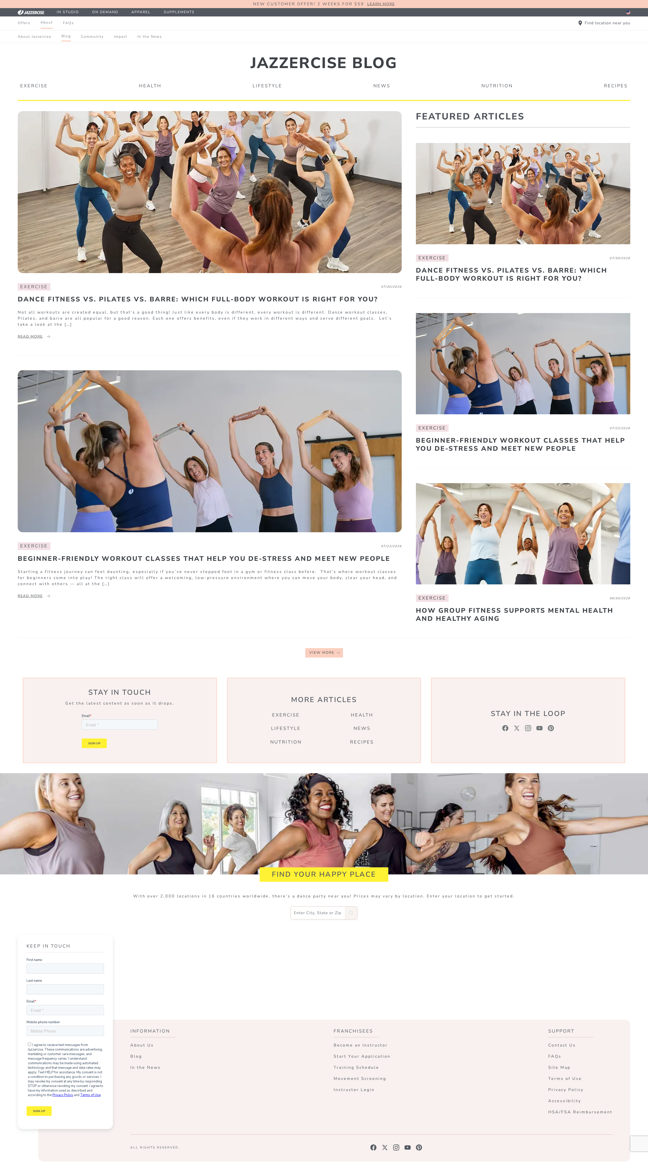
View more (321, 652)
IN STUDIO (68, 12)
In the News (149, 36)
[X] (517, 728)
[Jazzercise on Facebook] (373, 1147)
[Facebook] (505, 728)
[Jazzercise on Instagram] (396, 1147)
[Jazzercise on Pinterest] (419, 1147)
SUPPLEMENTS (179, 12)
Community (92, 36)
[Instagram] (528, 728)
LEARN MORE (381, 4)
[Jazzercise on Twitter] (385, 1147)
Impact (120, 36)
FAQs (68, 22)
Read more (30, 336)
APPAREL (141, 12)
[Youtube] (539, 728)
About (46, 22)
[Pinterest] (551, 728)
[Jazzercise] (34, 12)
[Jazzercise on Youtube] (407, 1147)
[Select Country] (628, 12)
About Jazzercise (34, 36)
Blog (66, 36)
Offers (24, 22)
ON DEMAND (105, 12)
